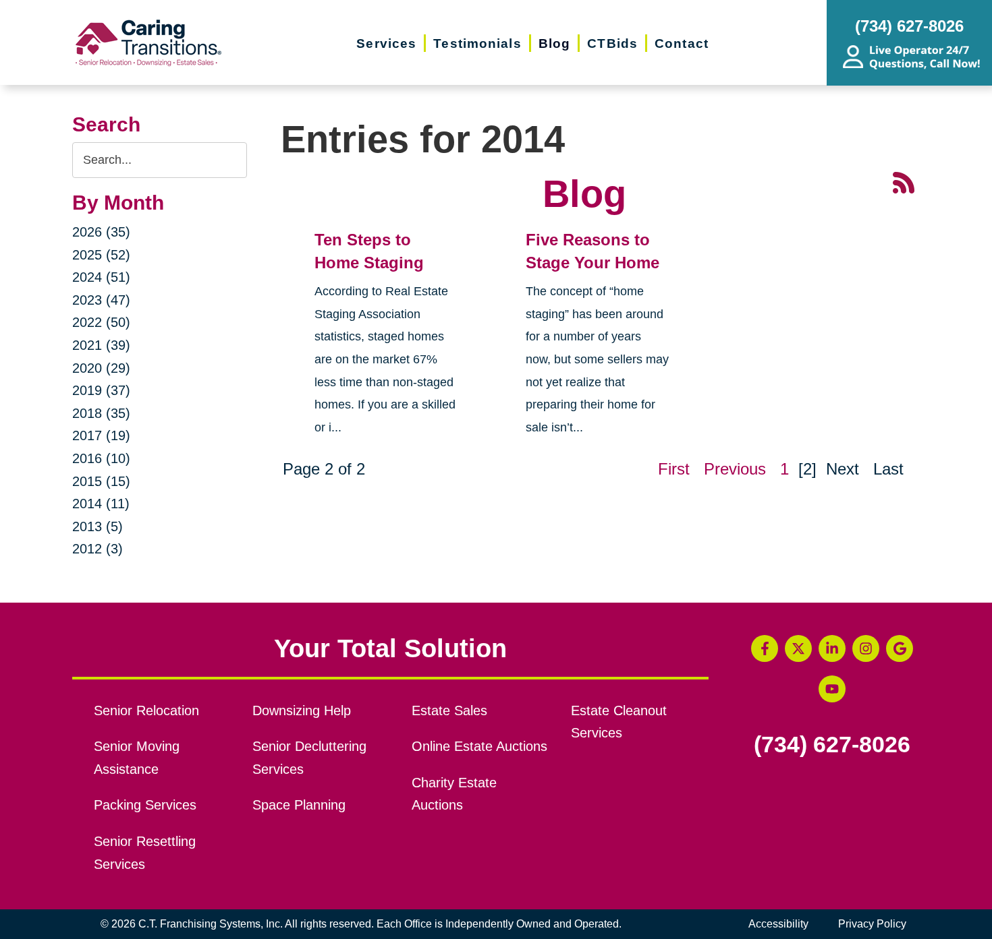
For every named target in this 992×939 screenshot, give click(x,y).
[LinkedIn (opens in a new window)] (832, 648)
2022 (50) (101, 322)
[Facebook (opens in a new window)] (764, 648)
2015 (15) (101, 481)
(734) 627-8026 (832, 744)
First (674, 469)
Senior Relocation (146, 710)
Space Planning (299, 804)
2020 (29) (101, 368)
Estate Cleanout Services (619, 722)
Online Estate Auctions (479, 746)
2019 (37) (101, 390)
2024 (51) (101, 277)
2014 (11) (101, 503)
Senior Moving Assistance (137, 758)
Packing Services (145, 804)
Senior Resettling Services (145, 853)
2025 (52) (101, 254)
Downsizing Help (301, 710)
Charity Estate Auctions (454, 794)
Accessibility (778, 924)
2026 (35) (101, 231)
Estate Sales (449, 710)
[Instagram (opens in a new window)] (865, 648)
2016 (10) (101, 458)
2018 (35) (101, 413)
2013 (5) (97, 526)
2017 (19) (101, 435)
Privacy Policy (872, 924)
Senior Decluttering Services (309, 758)
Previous (735, 469)
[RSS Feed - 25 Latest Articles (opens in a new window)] (903, 182)
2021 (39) (101, 345)
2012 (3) (97, 548)
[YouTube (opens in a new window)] (832, 688)
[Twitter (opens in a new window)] (798, 648)
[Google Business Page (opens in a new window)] (899, 648)
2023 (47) (101, 300)
